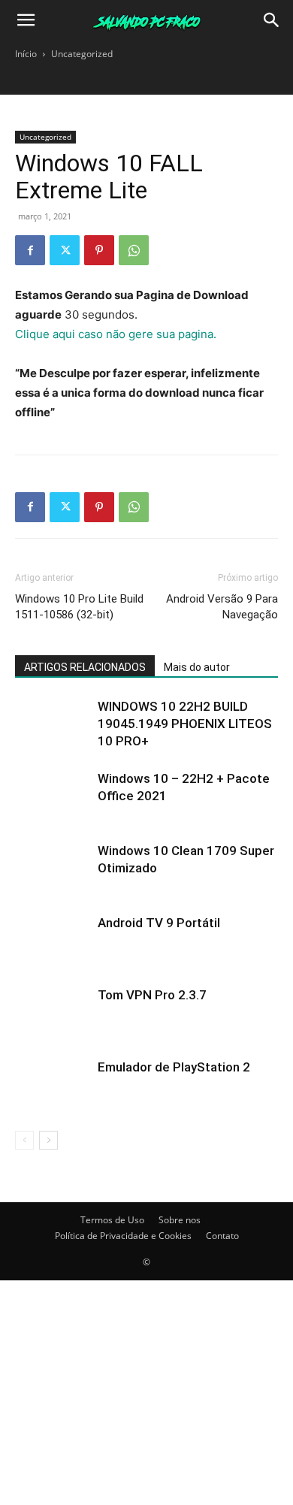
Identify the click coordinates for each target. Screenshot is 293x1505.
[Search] (272, 20)
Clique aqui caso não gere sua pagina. (115, 334)
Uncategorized (82, 53)
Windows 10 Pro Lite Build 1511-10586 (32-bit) (79, 606)
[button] (26, 20)
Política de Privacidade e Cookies (123, 1235)
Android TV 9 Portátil (159, 922)
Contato (222, 1235)
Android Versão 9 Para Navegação (222, 606)
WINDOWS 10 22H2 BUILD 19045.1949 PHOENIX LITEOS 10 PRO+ (185, 723)
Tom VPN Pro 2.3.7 (152, 994)
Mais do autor (197, 667)
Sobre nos (180, 1219)
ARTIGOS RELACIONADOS (85, 667)
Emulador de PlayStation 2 (174, 1066)
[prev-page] (24, 1140)
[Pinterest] (99, 250)
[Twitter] (65, 250)
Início (26, 53)
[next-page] (48, 1140)
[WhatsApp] (134, 250)
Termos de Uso (112, 1219)
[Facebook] (30, 250)
